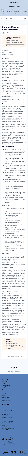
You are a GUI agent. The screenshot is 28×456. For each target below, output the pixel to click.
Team (4, 388)
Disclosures (5, 399)
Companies (6, 386)
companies (9, 18)
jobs (2, 18)
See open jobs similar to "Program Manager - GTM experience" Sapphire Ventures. (15, 44)
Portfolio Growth (7, 390)
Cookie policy (17, 371)
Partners (4, 381)
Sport (3, 383)
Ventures (5, 379)
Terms (3, 395)
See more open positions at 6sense (14, 356)
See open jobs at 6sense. (12, 40)
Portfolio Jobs (6, 400)
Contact (4, 393)
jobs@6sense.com (7, 316)
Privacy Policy (5, 397)
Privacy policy (11, 371)
